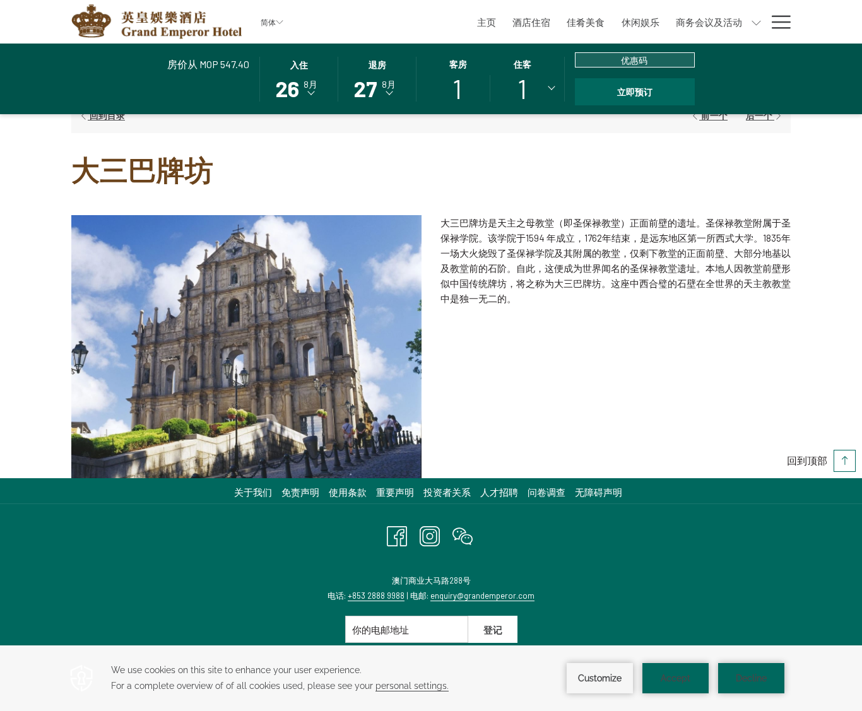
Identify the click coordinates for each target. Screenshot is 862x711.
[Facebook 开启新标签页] (397, 533)
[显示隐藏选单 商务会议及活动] (756, 22)
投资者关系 (448, 492)
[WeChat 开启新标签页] (462, 533)
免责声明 (300, 492)
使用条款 (348, 492)
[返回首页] (156, 22)
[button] (299, 78)
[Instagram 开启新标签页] (430, 533)
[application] (431, 678)
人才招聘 (499, 492)
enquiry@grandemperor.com (482, 596)
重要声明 (395, 492)
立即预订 (634, 91)
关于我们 (253, 492)
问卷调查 (548, 492)
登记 (492, 629)
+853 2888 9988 (376, 596)
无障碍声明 (598, 492)
